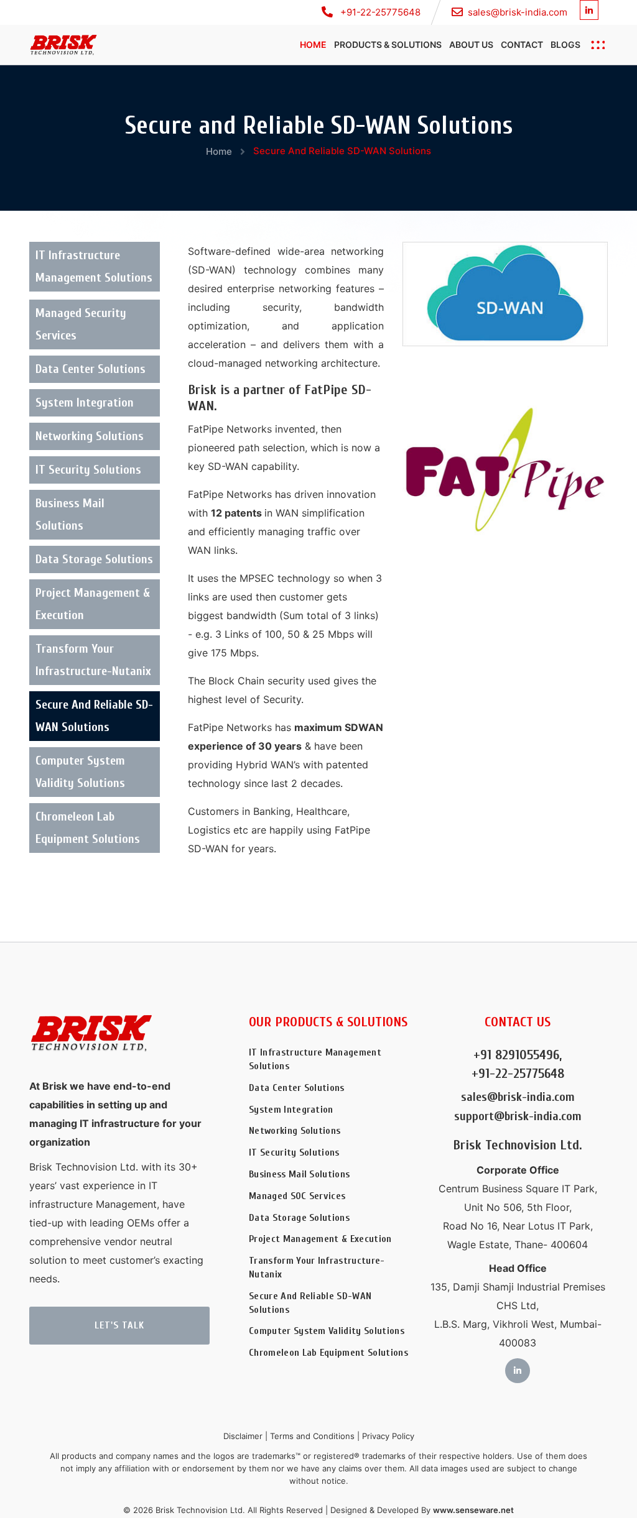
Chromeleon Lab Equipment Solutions (87, 827)
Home (313, 44)
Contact (522, 44)
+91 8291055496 (516, 1055)
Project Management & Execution (92, 604)
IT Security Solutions (88, 469)
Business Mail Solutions (70, 514)
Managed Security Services (80, 324)
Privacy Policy (388, 1436)
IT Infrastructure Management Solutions (93, 266)
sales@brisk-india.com (517, 12)
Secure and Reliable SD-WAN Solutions (94, 715)
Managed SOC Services (297, 1196)
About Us (471, 44)
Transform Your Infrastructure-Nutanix (93, 660)
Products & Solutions (388, 44)
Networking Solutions (89, 436)
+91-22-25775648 (379, 12)
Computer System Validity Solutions (80, 771)
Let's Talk (119, 1325)
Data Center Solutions (90, 369)
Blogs (565, 44)
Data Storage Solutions (94, 559)
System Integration (84, 402)
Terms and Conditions (312, 1436)
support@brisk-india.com (518, 1116)
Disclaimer (243, 1436)
